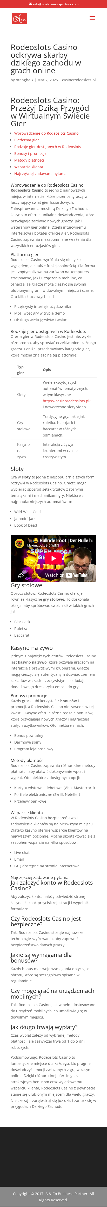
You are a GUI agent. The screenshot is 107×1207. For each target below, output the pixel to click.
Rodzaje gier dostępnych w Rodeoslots (47, 146)
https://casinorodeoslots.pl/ (67, 400)
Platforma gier (26, 139)
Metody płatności (29, 160)
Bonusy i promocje (30, 153)
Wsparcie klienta (28, 166)
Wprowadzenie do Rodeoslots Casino (46, 133)
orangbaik (24, 79)
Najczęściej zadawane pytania (40, 173)
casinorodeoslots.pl (79, 79)
